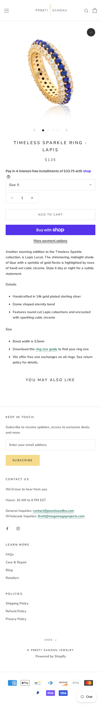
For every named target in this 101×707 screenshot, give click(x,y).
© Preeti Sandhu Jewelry (50, 650)
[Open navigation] (6, 10)
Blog (9, 570)
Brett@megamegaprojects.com (61, 516)
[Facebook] (7, 528)
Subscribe (22, 460)
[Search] (86, 11)
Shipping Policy (17, 603)
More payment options (50, 240)
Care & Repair (16, 562)
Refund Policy (16, 611)
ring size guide (46, 349)
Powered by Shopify (50, 656)
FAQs (10, 554)
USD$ (48, 640)
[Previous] (34, 130)
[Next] (66, 130)
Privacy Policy (16, 619)
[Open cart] (95, 10)
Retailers (12, 578)
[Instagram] (18, 528)
